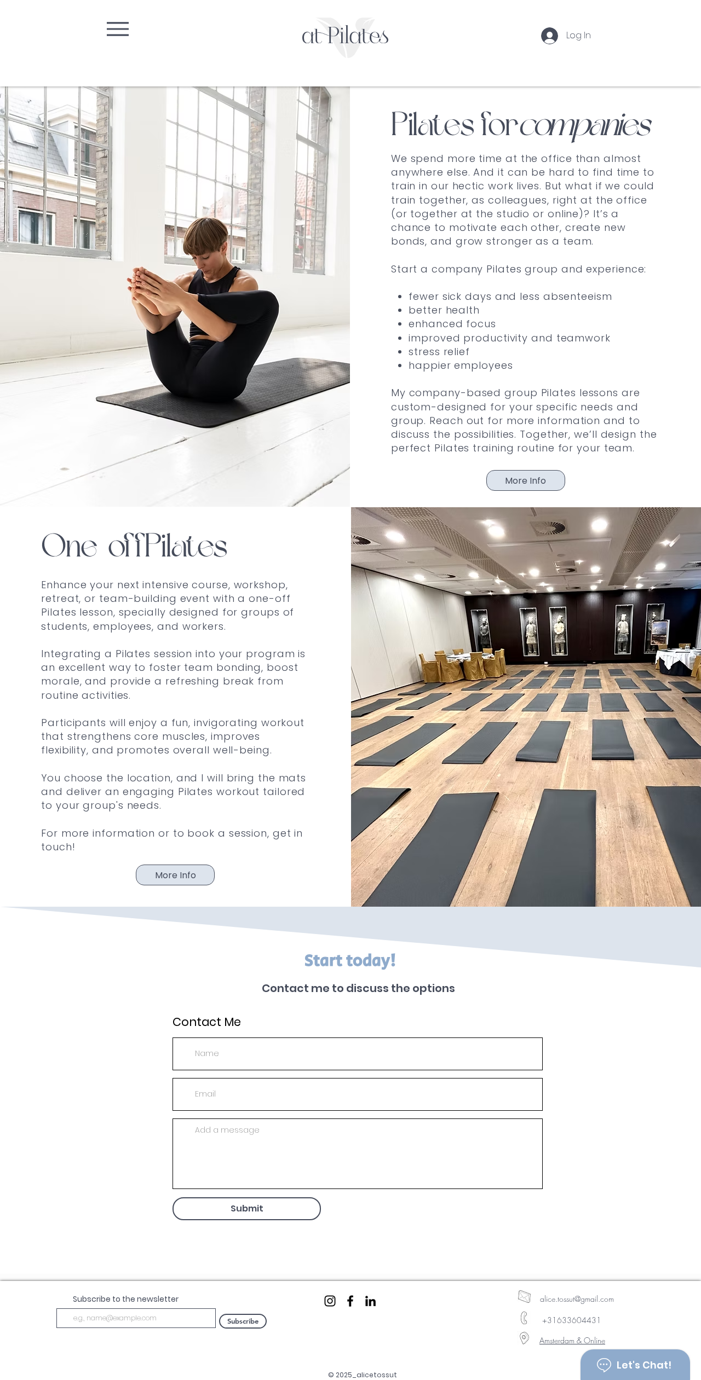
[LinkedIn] (370, 1301)
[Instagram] (330, 1301)
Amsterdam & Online (572, 1340)
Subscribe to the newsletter (126, 1299)
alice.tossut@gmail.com (577, 1299)
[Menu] (117, 29)
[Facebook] (350, 1301)
